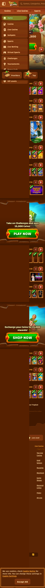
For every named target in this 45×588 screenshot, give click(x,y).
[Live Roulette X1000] (41, 258)
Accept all (22, 582)
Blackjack (40, 473)
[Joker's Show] (36, 276)
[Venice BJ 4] (40, 294)
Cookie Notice (29, 571)
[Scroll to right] (41, 49)
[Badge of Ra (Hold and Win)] (36, 190)
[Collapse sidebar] (4, 4)
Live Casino (22, 11)
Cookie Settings (9, 576)
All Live (39, 498)
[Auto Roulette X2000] (30, 258)
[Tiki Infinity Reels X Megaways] (40, 108)
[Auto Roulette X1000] (36, 258)
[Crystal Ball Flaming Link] (34, 377)
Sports (37, 11)
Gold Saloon (39, 462)
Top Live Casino (40, 454)
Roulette (40, 468)
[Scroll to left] (36, 83)
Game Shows (39, 479)
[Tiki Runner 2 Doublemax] (34, 108)
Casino (7, 11)
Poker (39, 493)
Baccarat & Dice (40, 487)
